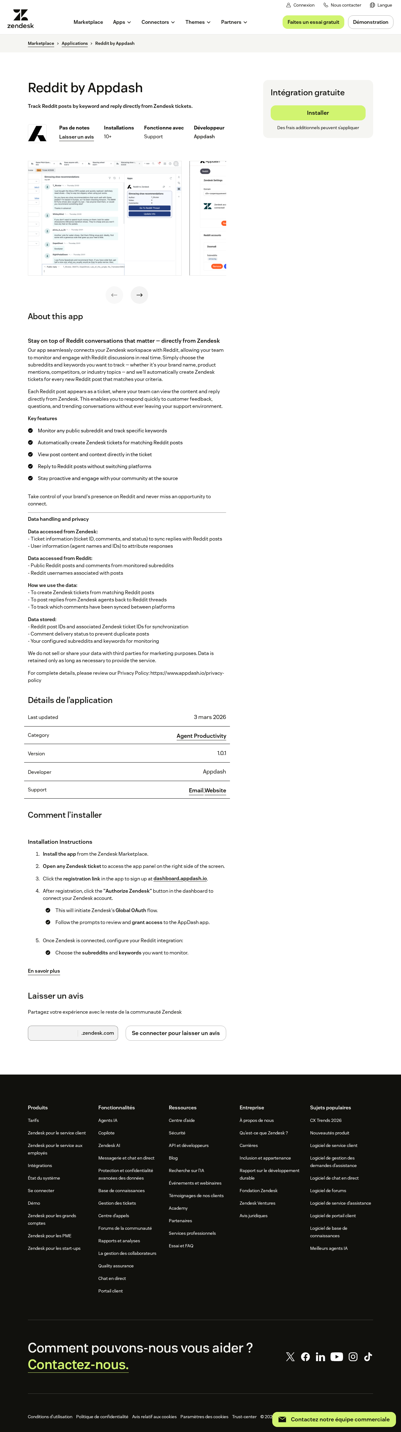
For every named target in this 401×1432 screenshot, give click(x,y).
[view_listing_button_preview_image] (105, 218)
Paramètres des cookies (204, 1416)
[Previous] (114, 295)
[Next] (139, 295)
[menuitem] (381, 5)
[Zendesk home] (23, 19)
